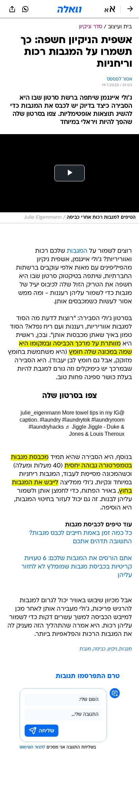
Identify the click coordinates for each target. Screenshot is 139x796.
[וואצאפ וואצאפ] (25, 9)
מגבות (125, 649)
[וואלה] (69, 9)
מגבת (85, 649)
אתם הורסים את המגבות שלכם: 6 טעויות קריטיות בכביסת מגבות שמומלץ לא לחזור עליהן (76, 567)
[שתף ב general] (12, 9)
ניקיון (112, 649)
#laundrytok (76, 420)
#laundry (50, 420)
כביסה (99, 649)
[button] (110, 9)
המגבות (77, 251)
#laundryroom (107, 420)
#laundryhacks (46, 427)
